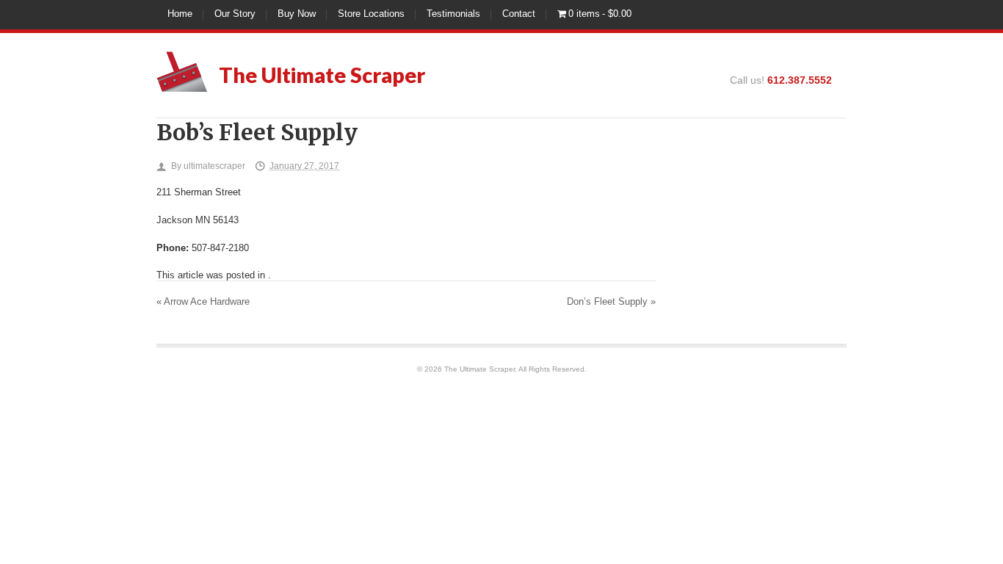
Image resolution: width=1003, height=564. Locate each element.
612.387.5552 (799, 80)
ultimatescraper (214, 166)
